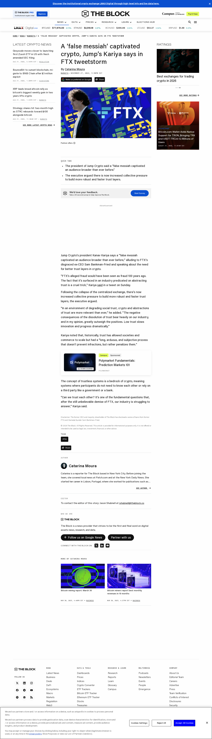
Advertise (174, 685)
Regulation (51, 701)
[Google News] (24, 697)
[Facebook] (17, 690)
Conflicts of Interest (179, 697)
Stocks (80, 701)
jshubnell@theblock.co (131, 503)
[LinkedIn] (24, 683)
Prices (80, 677)
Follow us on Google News (83, 536)
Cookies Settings (139, 723)
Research (112, 673)
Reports (112, 677)
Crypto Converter (86, 685)
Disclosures (175, 701)
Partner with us (121, 537)
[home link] (105, 14)
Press (172, 689)
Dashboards (83, 673)
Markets (50, 697)
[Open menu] (195, 22)
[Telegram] (24, 690)
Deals (49, 681)
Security (173, 705)
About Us (174, 673)
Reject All (161, 723)
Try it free (193, 14)
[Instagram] (31, 683)
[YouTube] (31, 690)
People (142, 685)
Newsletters (145, 677)
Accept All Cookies (185, 723)
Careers (173, 681)
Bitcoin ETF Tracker (87, 693)
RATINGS (164, 44)
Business (50, 677)
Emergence (144, 689)
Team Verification (177, 693)
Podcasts (143, 673)
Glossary (112, 685)
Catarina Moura (75, 69)
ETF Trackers (83, 689)
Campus (112, 689)
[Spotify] (17, 697)
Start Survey (139, 193)
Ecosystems (52, 689)
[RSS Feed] (31, 697)
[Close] (207, 722)
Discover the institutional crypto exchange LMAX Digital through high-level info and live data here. (106, 3)
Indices (80, 681)
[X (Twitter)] (17, 683)
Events (142, 681)
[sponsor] (178, 113)
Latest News (52, 673)
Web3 (49, 705)
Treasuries (82, 705)
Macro (49, 693)
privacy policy (35, 733)
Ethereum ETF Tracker (88, 697)
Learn (111, 681)
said (100, 285)
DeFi (48, 685)
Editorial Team (176, 677)
